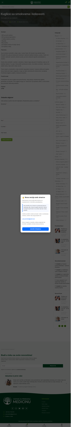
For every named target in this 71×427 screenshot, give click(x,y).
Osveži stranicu (35, 229)
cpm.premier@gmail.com (28, 219)
